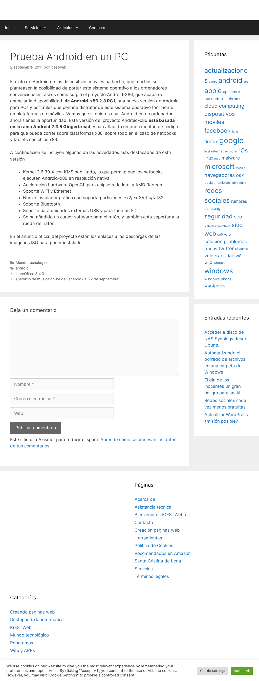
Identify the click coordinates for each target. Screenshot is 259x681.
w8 (239, 255)
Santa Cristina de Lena (158, 560)
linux (208, 158)
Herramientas (148, 537)
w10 (208, 262)
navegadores (219, 175)
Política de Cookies (154, 545)
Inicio (10, 27)
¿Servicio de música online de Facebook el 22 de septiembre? (68, 279)
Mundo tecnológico (32, 262)
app (246, 81)
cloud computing (224, 106)
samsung (212, 208)
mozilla (240, 168)
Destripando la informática (37, 619)
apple (213, 90)
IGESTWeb (21, 627)
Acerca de (145, 499)
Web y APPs (22, 650)
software (224, 234)
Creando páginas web (32, 612)
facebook (217, 130)
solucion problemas (225, 241)
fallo (235, 131)
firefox (211, 141)
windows (218, 271)
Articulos (65, 27)
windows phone (217, 279)
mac (217, 158)
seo (238, 217)
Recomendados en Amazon (163, 553)
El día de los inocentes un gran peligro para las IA (222, 386)
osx (240, 175)
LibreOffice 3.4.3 (30, 273)
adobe (213, 81)
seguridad (218, 216)
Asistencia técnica (153, 507)
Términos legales (152, 576)
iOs (243, 150)
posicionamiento (217, 183)
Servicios (33, 27)
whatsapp (221, 263)
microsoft (219, 166)
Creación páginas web (157, 530)
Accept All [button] (242, 671)
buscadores (215, 98)
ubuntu (241, 248)
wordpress (214, 285)
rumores (239, 201)
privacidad (238, 183)
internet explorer (224, 151)
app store (231, 91)
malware (231, 158)
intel (207, 151)
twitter (226, 248)
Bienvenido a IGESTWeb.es (162, 514)
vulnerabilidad (219, 255)
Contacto (97, 27)
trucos (210, 248)
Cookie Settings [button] (212, 671)
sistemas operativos (217, 226)
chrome (235, 98)
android (22, 268)
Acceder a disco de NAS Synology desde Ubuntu (225, 339)
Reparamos (21, 642)
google (231, 140)
